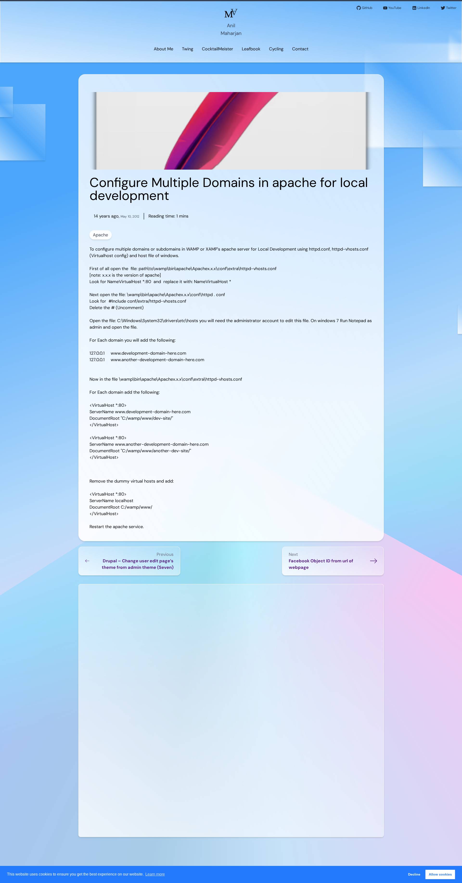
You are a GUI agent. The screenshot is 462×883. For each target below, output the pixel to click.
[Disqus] (231, 649)
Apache (100, 235)
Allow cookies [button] (440, 874)
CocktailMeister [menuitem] (217, 49)
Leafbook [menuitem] (251, 49)
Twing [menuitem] (187, 49)
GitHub (367, 8)
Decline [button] (414, 874)
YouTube (394, 8)
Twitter (451, 8)
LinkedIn (423, 8)
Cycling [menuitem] (276, 49)
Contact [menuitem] (300, 49)
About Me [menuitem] (163, 49)
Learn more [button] (155, 874)
